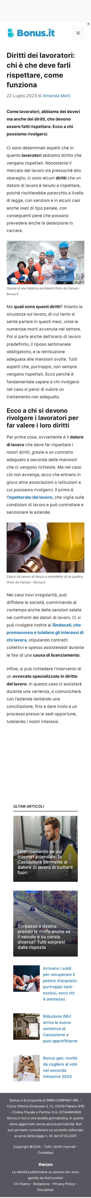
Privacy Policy (64, 1184)
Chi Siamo (22, 1184)
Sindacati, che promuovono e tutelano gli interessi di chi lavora (45, 633)
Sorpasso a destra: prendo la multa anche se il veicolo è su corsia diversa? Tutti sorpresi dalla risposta (44, 937)
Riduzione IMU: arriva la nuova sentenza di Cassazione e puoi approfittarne (60, 1028)
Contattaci (45, 1153)
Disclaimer (45, 1190)
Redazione (41, 1184)
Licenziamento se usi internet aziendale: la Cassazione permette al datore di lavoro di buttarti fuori (45, 862)
